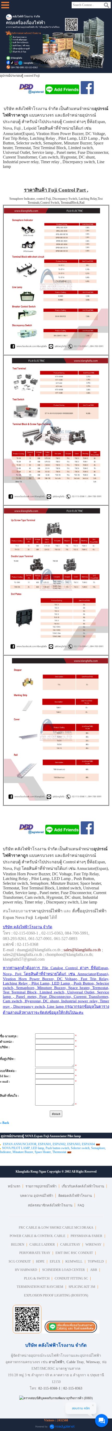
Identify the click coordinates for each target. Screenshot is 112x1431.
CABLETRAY (70, 1244)
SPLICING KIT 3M (82, 1287)
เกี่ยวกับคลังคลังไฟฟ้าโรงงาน (83, 1186)
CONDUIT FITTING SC (71, 1278)
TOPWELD (96, 1261)
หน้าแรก (14, 1186)
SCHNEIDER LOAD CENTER (63, 1270)
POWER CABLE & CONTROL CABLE (37, 1236)
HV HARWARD (26, 1270)
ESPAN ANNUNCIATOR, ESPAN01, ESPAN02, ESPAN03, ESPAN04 (48, 1144)
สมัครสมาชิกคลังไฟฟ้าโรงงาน (50, 1205)
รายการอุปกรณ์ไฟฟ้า (41, 1186)
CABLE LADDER (42, 1244)
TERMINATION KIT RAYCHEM (40, 1287)
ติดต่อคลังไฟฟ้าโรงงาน (75, 1195)
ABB (93, 1270)
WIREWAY (93, 1244)
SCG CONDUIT (20, 1261)
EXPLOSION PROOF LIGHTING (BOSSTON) (56, 1295)
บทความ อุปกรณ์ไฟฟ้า (36, 1195)
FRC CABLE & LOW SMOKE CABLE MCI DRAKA (56, 1227)
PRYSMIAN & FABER (86, 1236)
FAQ (81, 1205)
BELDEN (17, 1244)
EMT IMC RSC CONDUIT (74, 1253)
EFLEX (55, 1261)
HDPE (40, 1261)
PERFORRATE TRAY (34, 1253)
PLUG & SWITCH (36, 1278)
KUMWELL (74, 1261)
